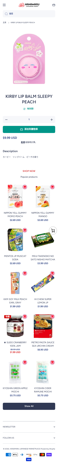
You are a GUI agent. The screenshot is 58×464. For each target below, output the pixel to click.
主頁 (4, 23)
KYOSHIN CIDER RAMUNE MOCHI (43, 390)
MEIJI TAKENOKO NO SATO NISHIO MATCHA (43, 258)
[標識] (29, 5)
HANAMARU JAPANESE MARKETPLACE (25, 449)
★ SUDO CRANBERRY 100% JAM (15, 344)
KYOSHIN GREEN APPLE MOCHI (15, 390)
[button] (53, 5)
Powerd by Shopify (48, 449)
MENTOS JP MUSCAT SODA (15, 258)
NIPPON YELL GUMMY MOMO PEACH (15, 215)
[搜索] (5, 13)
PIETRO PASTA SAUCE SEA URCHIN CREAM (42, 344)
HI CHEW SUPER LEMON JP (42, 301)
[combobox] (29, 13)
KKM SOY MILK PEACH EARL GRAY (15, 301)
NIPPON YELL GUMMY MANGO (42, 215)
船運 (23, 142)
